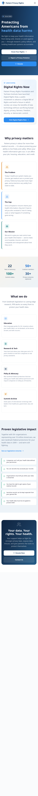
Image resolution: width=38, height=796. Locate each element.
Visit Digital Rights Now (18, 120)
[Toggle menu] (35, 3)
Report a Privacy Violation (20, 58)
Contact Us (19, 560)
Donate (20, 64)
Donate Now (20, 553)
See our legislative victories (11, 451)
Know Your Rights (18, 52)
